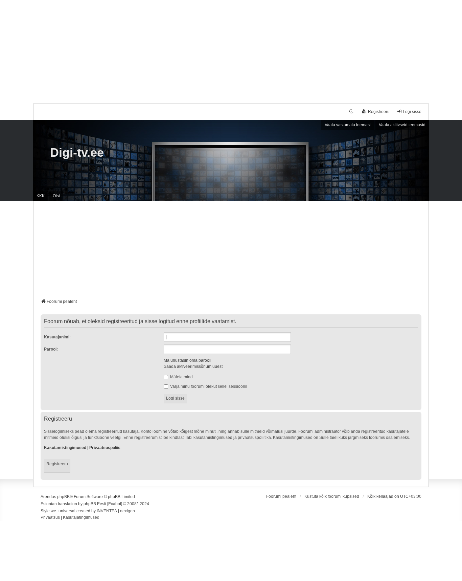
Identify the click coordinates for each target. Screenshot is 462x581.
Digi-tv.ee (77, 152)
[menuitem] (50, 517)
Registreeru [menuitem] (379, 111)
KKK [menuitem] (41, 196)
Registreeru (57, 464)
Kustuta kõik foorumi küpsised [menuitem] (331, 496)
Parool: (51, 349)
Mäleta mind (181, 377)
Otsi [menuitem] (56, 196)
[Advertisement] (231, 47)
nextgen (127, 511)
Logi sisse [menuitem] (412, 111)
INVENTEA (107, 511)
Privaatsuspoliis (104, 447)
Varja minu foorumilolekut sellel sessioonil (208, 386)
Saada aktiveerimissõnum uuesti (194, 366)
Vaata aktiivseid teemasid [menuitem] (402, 124)
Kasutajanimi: (57, 337)
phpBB (63, 496)
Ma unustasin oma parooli (187, 360)
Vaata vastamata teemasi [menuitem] (348, 124)
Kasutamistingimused (65, 447)
